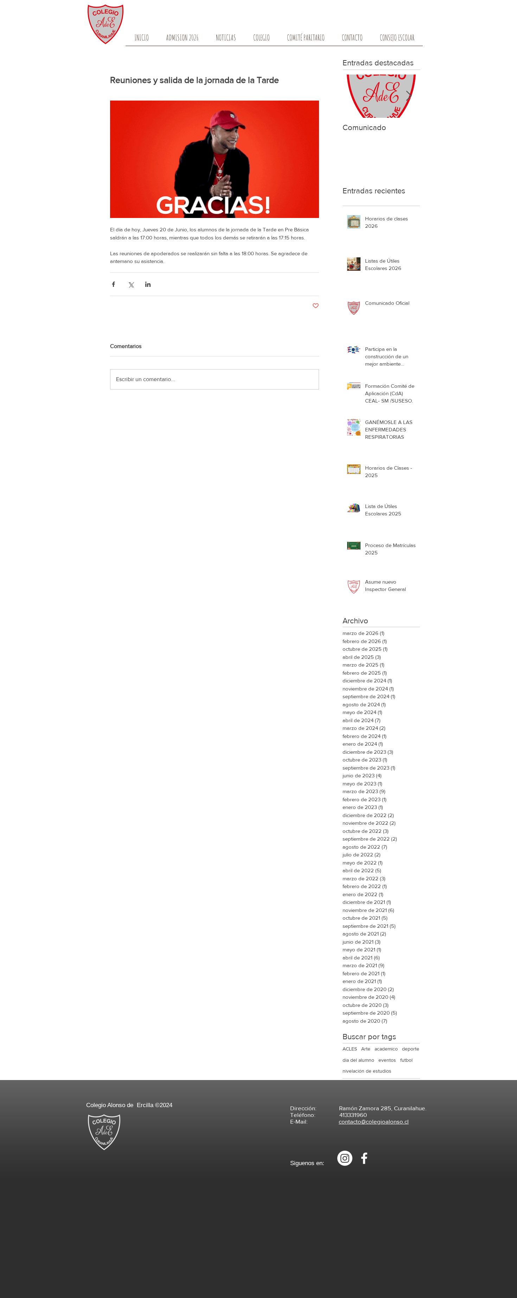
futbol (406, 1060)
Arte (365, 1049)
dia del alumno (358, 1060)
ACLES (350, 1049)
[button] (261, 39)
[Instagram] (344, 1158)
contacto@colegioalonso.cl (374, 1121)
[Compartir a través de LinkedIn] (148, 284)
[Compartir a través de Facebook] (113, 284)
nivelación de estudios (367, 1071)
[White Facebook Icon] (364, 1158)
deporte (410, 1049)
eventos (387, 1060)
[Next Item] (409, 96)
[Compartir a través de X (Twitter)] (130, 284)
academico (386, 1049)
